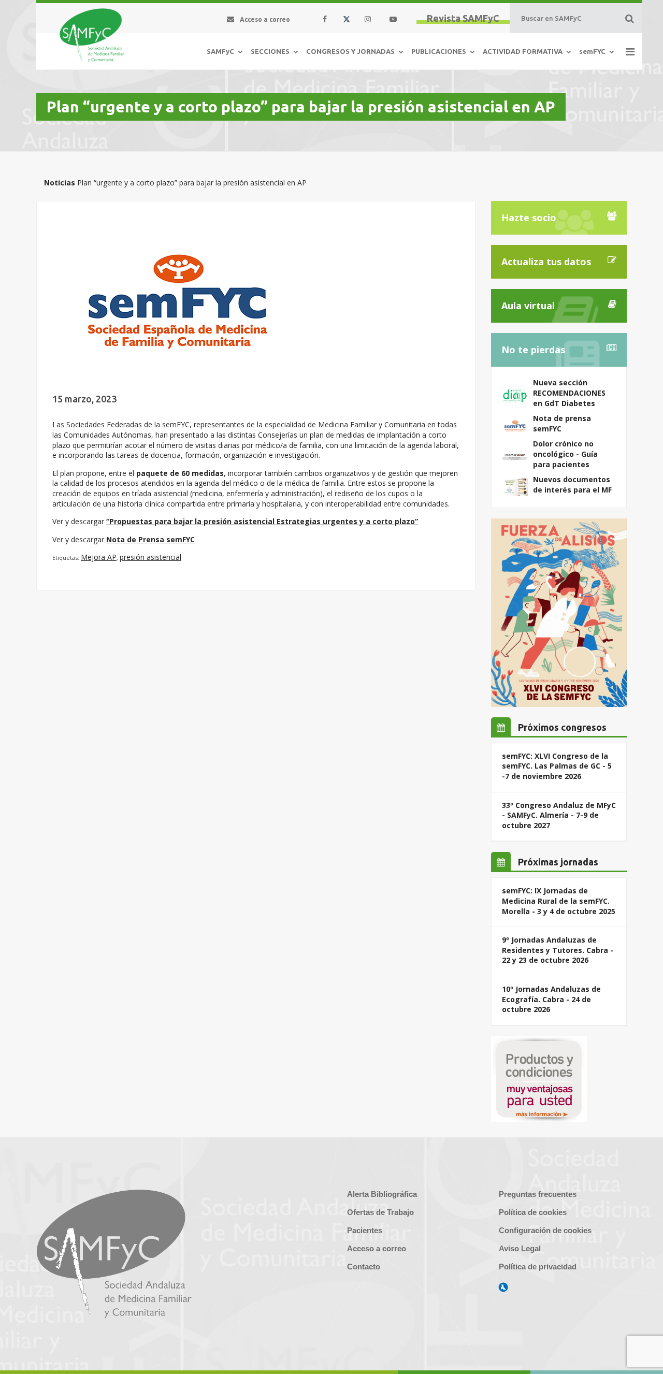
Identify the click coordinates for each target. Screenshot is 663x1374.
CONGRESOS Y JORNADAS (350, 51)
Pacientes (364, 1230)
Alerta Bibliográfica (382, 1194)
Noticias (59, 182)
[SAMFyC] (92, 35)
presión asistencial (150, 557)
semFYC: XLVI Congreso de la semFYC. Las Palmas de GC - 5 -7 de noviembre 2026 (557, 766)
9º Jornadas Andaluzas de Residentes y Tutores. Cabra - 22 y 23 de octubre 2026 (557, 950)
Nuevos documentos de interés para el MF (572, 484)
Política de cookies (533, 1212)
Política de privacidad (537, 1266)
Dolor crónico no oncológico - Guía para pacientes (565, 454)
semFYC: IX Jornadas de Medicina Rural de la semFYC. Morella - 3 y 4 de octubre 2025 (558, 901)
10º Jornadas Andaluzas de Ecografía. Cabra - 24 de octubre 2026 (551, 999)
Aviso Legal (520, 1248)
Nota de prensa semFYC (562, 423)
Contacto (363, 1266)
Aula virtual (528, 305)
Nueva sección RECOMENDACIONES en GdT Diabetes (569, 393)
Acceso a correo (376, 1248)
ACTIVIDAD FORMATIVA (523, 51)
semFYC (592, 51)
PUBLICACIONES (438, 51)
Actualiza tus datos (546, 261)
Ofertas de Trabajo (380, 1212)
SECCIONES (270, 51)
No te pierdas (533, 349)
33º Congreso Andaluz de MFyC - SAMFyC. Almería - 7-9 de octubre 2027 (559, 815)
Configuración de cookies (545, 1230)
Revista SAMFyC (463, 18)
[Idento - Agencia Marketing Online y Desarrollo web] (503, 1287)
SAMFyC (220, 51)
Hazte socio (528, 217)
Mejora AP (99, 557)
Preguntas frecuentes (537, 1194)
